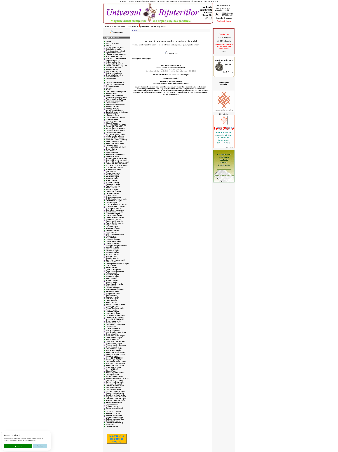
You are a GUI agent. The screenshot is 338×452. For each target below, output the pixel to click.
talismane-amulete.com (177, 89)
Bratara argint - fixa (113, 323)
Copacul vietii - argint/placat (116, 97)
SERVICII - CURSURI (113, 412)
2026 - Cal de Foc (112, 44)
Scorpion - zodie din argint (115, 395)
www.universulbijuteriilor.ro (171, 65)
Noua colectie (111, 79)
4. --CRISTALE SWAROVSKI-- (116, 158)
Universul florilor (112, 119)
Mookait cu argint (112, 253)
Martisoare (110, 425)
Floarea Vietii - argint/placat (116, 99)
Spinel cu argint (111, 301)
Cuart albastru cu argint (115, 210)
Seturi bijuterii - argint (114, 338)
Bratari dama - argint (113, 321)
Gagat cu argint (111, 225)
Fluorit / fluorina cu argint (115, 223)
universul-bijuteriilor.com (146, 89)
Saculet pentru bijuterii (114, 408)
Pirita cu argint (111, 273)
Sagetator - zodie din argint (116, 397)
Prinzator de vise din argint (116, 345)
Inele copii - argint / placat (115, 364)
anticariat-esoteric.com (196, 89)
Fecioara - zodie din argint (115, 391)
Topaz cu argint (111, 310)
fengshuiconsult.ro (186, 1)
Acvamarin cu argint (113, 169)
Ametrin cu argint (112, 177)
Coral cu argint (111, 203)
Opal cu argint (111, 265)
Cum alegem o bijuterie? (224, 83)
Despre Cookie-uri (160, 83)
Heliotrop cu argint (113, 229)
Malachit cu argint (112, 247)
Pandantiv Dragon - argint (115, 354)
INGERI (108, 45)
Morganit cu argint (112, 254)
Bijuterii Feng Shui (112, 114)
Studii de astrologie (113, 413)
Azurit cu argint (111, 188)
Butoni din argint (112, 356)
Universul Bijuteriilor (160, 75)
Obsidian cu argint (112, 258)
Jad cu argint (111, 236)
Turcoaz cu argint (112, 312)
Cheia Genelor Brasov (185, 92)
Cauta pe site (118, 33)
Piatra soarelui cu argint (115, 271)
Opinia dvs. (145, 26)
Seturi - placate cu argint (115, 143)
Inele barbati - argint (113, 351)
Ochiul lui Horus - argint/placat (117, 112)
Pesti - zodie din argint (114, 402)
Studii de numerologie (114, 415)
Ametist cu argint (112, 175)
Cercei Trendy (111, 327)
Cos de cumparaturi (117, 26)
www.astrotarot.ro (189, 91)
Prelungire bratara (112, 406)
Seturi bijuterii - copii (113, 367)
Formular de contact (224, 18)
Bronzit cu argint (112, 190)
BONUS (135, 26)
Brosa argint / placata (114, 56)
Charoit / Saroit (111, 195)
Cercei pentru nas (112, 375)
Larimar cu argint (112, 243)
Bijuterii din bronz (112, 156)
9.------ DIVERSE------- (113, 369)
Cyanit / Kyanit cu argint (115, 217)
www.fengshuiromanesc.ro (154, 92)
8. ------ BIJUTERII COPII (114, 358)
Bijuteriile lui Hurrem (113, 53)
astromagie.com (139, 91)
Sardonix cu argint (112, 288)
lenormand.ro (174, 94)
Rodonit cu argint (112, 280)
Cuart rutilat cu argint (114, 216)
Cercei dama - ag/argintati (115, 325)
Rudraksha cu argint (113, 49)
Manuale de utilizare (113, 68)
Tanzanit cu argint (112, 306)
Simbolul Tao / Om (112, 106)
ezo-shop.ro (161, 1)
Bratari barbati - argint (114, 347)
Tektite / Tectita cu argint (115, 308)
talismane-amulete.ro (149, 1)
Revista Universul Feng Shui (116, 66)
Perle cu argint (111, 267)
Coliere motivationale (114, 73)
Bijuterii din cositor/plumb (115, 155)
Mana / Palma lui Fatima (114, 110)
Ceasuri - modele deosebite (116, 55)
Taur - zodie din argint (114, 384)
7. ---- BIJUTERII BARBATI (115, 341)
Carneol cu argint (112, 193)
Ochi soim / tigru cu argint (115, 260)
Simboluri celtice (112, 103)
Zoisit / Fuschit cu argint (115, 317)
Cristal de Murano (112, 77)
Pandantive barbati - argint (116, 352)
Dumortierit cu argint (113, 219)
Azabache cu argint (113, 186)
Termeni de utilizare (167, 82)
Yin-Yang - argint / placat (115, 84)
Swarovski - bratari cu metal (116, 160)
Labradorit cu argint (113, 240)
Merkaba (109, 88)
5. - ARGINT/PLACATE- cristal (117, 166)
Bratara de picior (112, 334)
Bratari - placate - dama (114, 127)
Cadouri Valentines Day (114, 423)
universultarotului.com (179, 87)
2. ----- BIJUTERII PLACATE (116, 125)
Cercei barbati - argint (114, 349)
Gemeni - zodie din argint (115, 386)
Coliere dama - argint (113, 328)
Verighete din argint (113, 62)
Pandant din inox (112, 153)
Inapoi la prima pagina (143, 59)
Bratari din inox (111, 149)
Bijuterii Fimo (111, 371)
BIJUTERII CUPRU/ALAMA (116, 58)
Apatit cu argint (111, 180)
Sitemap (179, 82)
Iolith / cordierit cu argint (115, 234)
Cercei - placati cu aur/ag (115, 130)
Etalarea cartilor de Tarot (115, 419)
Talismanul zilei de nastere (116, 47)
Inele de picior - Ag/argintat (116, 332)
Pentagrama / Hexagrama (115, 105)
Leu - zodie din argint (113, 389)
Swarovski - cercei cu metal (116, 164)
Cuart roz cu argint (113, 214)
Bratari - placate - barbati (115, 129)
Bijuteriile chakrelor (113, 60)
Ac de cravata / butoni (114, 343)
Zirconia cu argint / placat (115, 315)
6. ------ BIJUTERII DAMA (115, 319)
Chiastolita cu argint (113, 197)
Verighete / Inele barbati (114, 64)
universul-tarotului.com (161, 87)
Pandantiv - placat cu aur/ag (116, 140)
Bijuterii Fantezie (112, 123)
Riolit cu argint (111, 278)
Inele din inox (111, 151)
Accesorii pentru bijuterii (115, 373)
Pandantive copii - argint (115, 365)
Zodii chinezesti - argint (114, 380)
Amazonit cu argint (113, 173)
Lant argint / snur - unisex (115, 118)
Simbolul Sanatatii (112, 108)
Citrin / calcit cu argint (114, 201)
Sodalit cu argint (112, 299)
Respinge (40, 446)
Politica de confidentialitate (178, 83)
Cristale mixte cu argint (114, 167)
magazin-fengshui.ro (154, 91)
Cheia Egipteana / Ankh (114, 101)
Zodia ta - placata (112, 145)
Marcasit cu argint (112, 249)
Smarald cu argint (112, 297)
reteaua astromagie (170, 78)
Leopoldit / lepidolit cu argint (116, 245)
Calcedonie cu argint (113, 192)
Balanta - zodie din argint (115, 393)
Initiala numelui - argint (114, 376)
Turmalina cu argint (113, 314)
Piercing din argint (112, 339)
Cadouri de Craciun (113, 421)
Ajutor (128, 26)
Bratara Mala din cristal (114, 75)
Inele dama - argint (113, 330)
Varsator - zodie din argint (115, 401)
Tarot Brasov (170, 92)
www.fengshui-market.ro (172, 91)
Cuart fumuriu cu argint (114, 212)
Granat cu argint (112, 227)
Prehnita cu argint (112, 277)
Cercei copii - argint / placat (116, 362)
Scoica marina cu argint (115, 290)
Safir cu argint (111, 286)
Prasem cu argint (112, 275)
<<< (133, 59)
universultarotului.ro (172, 1)
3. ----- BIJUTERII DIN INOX (116, 147)
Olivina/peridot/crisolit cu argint (117, 264)
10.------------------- (112, 404)
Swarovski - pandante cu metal (117, 162)
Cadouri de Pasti (112, 426)
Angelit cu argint (112, 179)
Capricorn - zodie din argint (116, 399)
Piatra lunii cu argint (113, 269)
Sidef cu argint (111, 295)
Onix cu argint (111, 262)
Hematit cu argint (112, 230)
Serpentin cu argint (113, 293)
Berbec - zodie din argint (115, 382)
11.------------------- (112, 410)
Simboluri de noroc (113, 69)
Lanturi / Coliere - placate (115, 138)
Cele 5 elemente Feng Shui (116, 92)
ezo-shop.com (161, 89)
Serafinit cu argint (112, 291)
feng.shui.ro (123, 1)
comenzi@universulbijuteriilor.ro (174, 67)
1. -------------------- (112, 81)
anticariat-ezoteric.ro (135, 1)
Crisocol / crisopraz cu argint (116, 204)
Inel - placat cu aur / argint (115, 134)
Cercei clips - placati (113, 132)
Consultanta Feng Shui (114, 417)
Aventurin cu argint (113, 184)
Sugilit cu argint (111, 302)
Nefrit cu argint (111, 256)
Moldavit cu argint (112, 251)
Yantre (108, 90)
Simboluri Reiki (111, 93)
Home (107, 26)
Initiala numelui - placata (115, 136)
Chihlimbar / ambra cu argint (116, 199)
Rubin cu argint (111, 282)
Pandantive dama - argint (115, 336)
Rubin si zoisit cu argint (114, 284)
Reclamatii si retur (224, 21)
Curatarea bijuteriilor (113, 121)
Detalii (224, 52)
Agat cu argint (111, 171)
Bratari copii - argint (113, 360)
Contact (163, 26)
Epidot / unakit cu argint (114, 221)
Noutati (108, 42)
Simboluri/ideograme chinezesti (117, 378)
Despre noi (155, 26)
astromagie (184, 75)
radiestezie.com (198, 1)
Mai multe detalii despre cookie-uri (23, 440)
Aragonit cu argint (112, 182)
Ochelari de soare (112, 116)
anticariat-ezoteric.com (197, 87)
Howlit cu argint (111, 232)
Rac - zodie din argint (113, 388)
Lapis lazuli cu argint (113, 241)
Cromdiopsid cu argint (114, 208)
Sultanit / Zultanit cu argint (115, 304)
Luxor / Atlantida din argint (115, 82)
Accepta (19, 446)
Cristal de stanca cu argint (116, 206)
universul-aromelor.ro (211, 1)
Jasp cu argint (111, 238)
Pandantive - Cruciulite (114, 95)
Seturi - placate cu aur (114, 142)
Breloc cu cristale (112, 86)
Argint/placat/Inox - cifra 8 (115, 51)
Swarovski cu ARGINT (114, 71)
